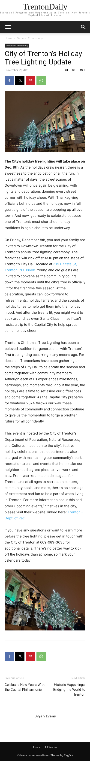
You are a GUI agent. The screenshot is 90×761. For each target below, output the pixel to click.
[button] (83, 27)
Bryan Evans (45, 716)
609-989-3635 (52, 542)
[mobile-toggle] (7, 27)
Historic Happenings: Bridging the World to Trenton (69, 690)
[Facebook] (9, 80)
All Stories (51, 747)
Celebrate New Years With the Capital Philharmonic (25, 687)
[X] (19, 80)
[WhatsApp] (41, 80)
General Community (30, 38)
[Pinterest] (30, 80)
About (36, 747)
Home (8, 38)
